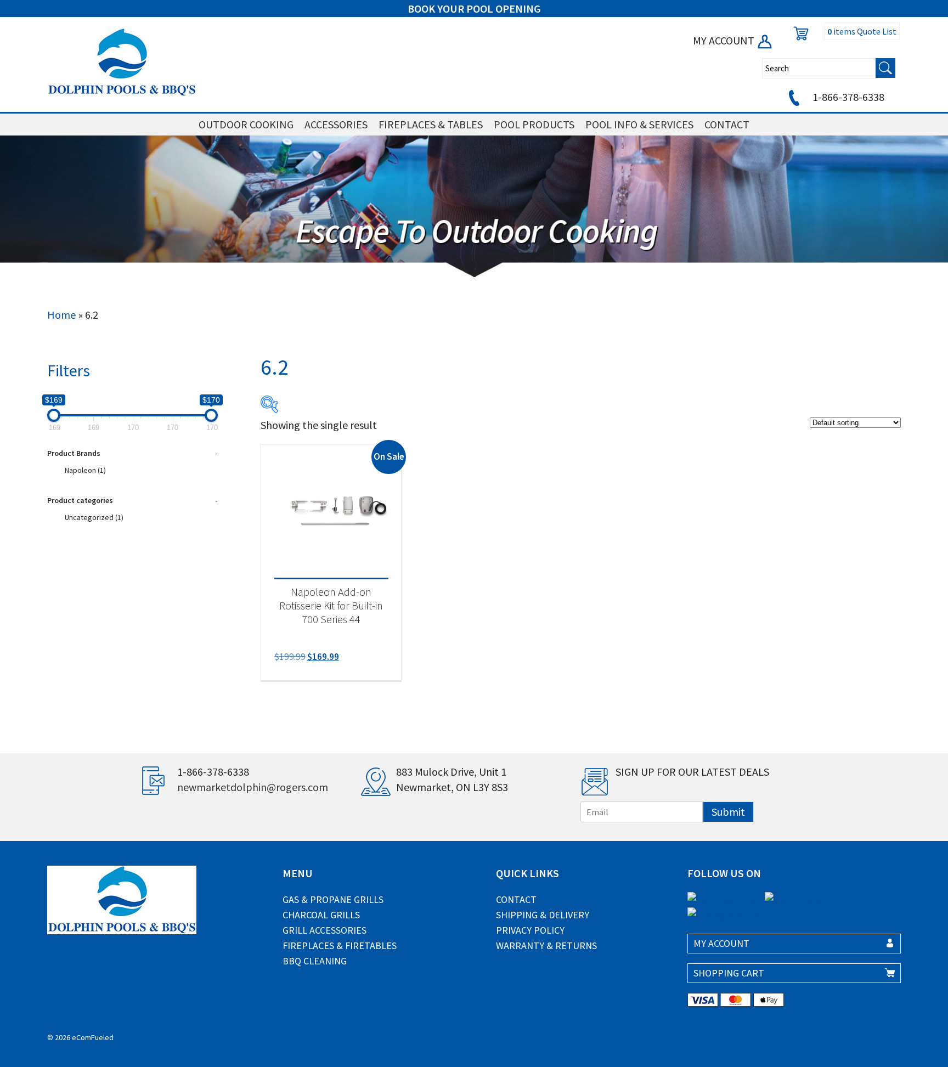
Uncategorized (94, 517)
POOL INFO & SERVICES (639, 124)
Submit (728, 811)
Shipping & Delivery (542, 914)
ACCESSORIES (336, 124)
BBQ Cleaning (315, 961)
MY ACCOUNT (725, 40)
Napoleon (85, 470)
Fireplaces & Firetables (340, 945)
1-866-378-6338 (847, 97)
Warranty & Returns (546, 945)
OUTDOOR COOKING (246, 124)
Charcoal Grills (321, 914)
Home (61, 314)
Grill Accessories (324, 930)
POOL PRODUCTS (534, 124)
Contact (516, 899)
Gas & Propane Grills (333, 899)
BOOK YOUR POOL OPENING (474, 8)
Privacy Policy (530, 930)
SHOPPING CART (728, 973)
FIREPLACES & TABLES (431, 124)
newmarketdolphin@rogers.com (252, 787)
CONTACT (726, 124)
